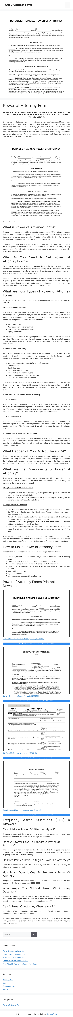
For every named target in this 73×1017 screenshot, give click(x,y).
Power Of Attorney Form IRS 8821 (15, 961)
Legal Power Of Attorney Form (14, 954)
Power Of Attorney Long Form (14, 957)
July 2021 (6, 989)
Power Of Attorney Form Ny (13, 951)
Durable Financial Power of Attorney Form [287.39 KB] (23, 639)
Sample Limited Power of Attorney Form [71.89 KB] (22, 810)
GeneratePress (52, 1014)
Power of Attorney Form (12, 1005)
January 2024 (8, 980)
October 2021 (8, 983)
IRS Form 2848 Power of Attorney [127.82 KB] (20, 753)
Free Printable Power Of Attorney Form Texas (20, 964)
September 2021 (9, 986)
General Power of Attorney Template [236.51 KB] (21, 696)
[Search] (34, 934)
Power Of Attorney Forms (17, 4)
